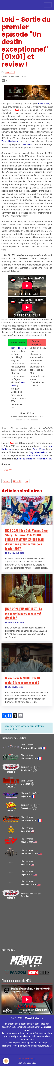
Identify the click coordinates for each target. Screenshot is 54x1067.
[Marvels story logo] (27, 960)
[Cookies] (6, 1061)
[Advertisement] (27, 923)
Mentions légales (27, 1058)
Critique (6, 481)
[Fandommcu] (27, 972)
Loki (26, 481)
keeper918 (10, 72)
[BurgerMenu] (48, 4)
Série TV (17, 481)
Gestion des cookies (27, 1063)
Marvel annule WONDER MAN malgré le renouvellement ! (22, 680)
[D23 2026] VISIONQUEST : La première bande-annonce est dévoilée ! (23, 613)
